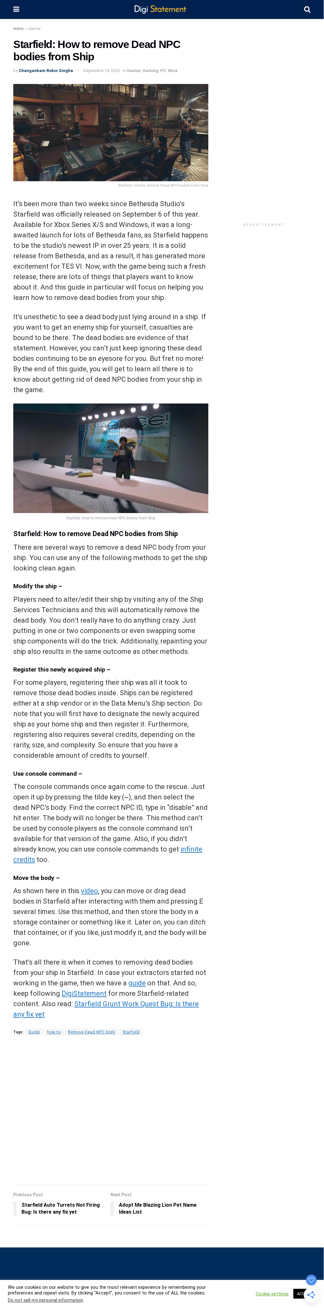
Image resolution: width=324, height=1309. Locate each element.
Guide (34, 1032)
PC (163, 70)
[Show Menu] (16, 9)
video (89, 891)
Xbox (173, 70)
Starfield (131, 1032)
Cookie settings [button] (272, 1294)
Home (18, 29)
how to (54, 1032)
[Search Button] (307, 9)
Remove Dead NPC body (91, 1032)
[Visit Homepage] (162, 9)
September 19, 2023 (101, 70)
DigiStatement (84, 993)
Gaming (150, 70)
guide (137, 983)
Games (34, 29)
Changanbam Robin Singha (46, 70)
